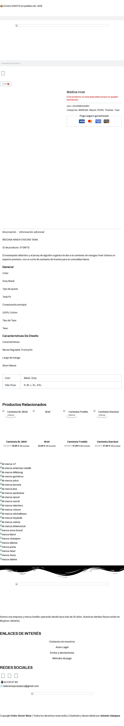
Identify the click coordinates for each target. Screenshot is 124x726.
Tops (117, 110)
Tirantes (109, 110)
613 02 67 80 (11, 682)
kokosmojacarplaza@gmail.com (21, 686)
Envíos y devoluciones (62, 652)
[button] (62, 18)
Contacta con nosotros (62, 641)
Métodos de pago (62, 658)
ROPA (100, 110)
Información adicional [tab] (31, 232)
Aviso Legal (62, 647)
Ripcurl (92, 110)
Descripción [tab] (9, 232)
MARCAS (83, 110)
